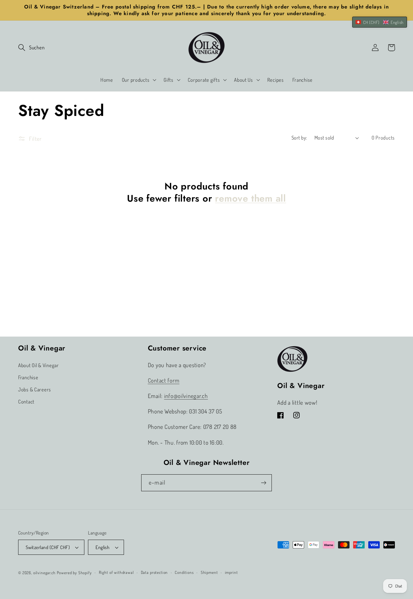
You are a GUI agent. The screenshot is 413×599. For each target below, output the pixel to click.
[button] (31, 48)
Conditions (184, 572)
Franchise (28, 377)
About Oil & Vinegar (38, 365)
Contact (26, 401)
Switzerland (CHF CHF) (48, 547)
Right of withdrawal (116, 572)
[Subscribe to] (263, 482)
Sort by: (299, 137)
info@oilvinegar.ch (186, 396)
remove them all (250, 199)
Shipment (209, 572)
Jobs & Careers (34, 389)
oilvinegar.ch (44, 572)
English (102, 547)
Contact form (164, 380)
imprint (231, 572)
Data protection (154, 572)
